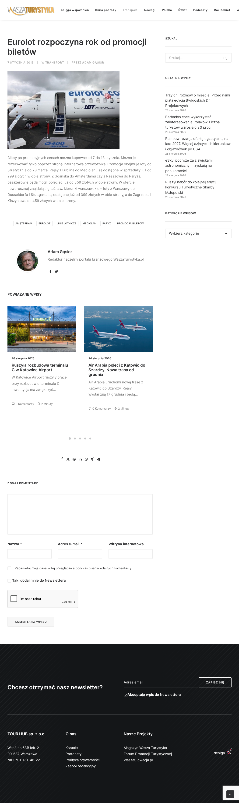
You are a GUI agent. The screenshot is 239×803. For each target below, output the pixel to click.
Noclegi (149, 10)
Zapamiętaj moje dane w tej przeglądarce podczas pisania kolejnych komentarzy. (73, 568)
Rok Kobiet (222, 10)
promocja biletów (130, 223)
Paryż (106, 223)
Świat (182, 10)
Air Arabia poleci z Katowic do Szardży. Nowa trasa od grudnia (116, 370)
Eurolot (44, 223)
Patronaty (73, 754)
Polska (167, 10)
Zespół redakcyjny (81, 766)
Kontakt (72, 748)
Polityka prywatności (83, 760)
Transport (130, 10)
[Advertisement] (198, 281)
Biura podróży (105, 10)
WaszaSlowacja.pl (138, 760)
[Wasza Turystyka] (31, 10)
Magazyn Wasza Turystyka (145, 748)
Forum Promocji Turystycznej (148, 754)
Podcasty (200, 10)
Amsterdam (23, 223)
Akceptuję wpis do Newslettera (154, 694)
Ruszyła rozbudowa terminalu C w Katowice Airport (40, 367)
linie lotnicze (66, 223)
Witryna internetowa (126, 544)
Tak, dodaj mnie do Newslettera (38, 580)
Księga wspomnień (75, 10)
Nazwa (14, 544)
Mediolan (89, 223)
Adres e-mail (70, 544)
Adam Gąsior (93, 62)
